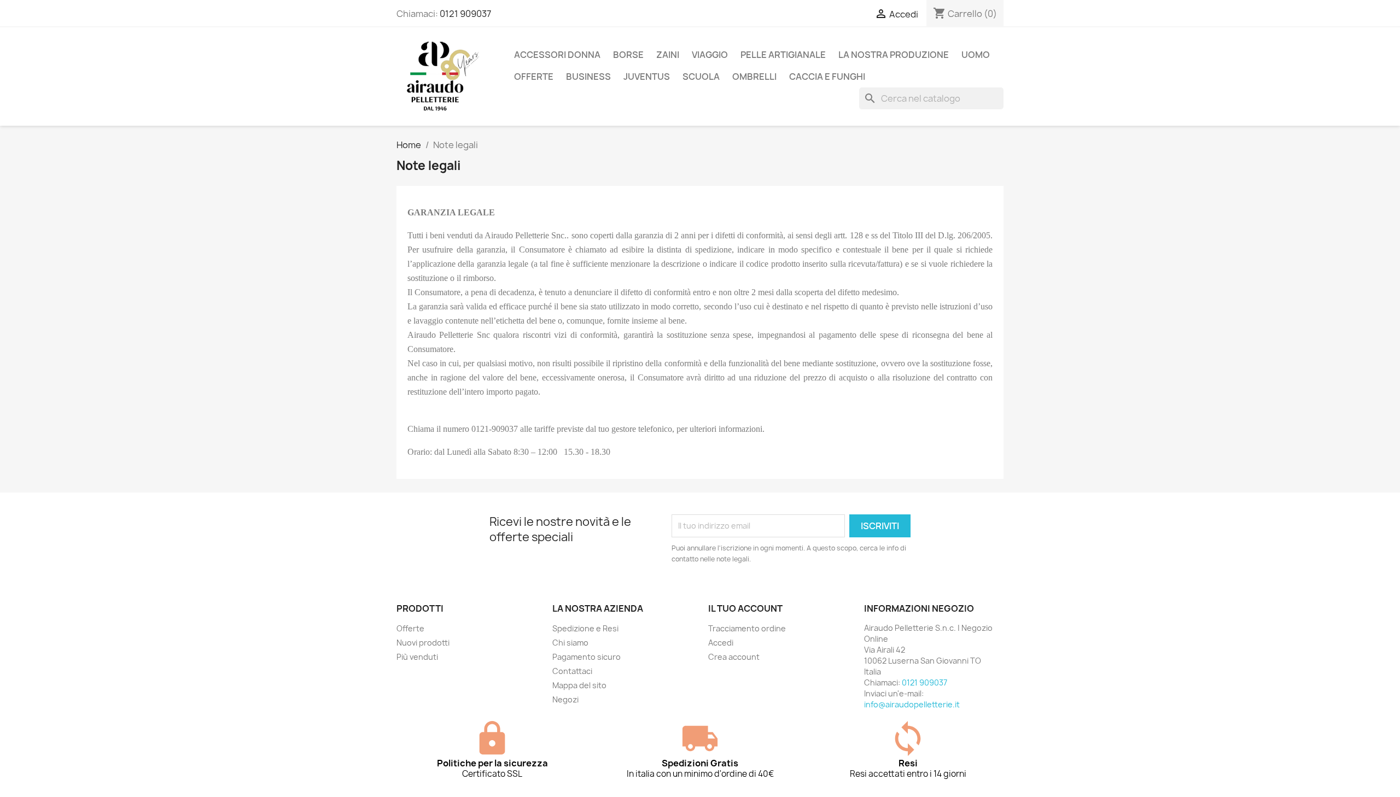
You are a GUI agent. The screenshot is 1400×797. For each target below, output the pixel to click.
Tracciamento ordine (747, 628)
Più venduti (417, 657)
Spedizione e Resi (585, 628)
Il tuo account (745, 608)
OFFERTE (533, 77)
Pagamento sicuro (586, 657)
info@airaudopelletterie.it (912, 704)
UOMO (975, 55)
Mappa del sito (579, 685)
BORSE (628, 55)
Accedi (720, 642)
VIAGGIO (710, 55)
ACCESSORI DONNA (557, 55)
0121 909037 (465, 14)
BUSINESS (588, 77)
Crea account (734, 657)
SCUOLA (701, 77)
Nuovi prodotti (423, 642)
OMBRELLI (754, 77)
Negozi (565, 699)
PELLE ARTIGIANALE (783, 55)
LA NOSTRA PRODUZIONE (893, 55)
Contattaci (572, 671)
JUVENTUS (646, 77)
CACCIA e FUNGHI (827, 77)
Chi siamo (570, 642)
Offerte (410, 628)
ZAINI (667, 55)
